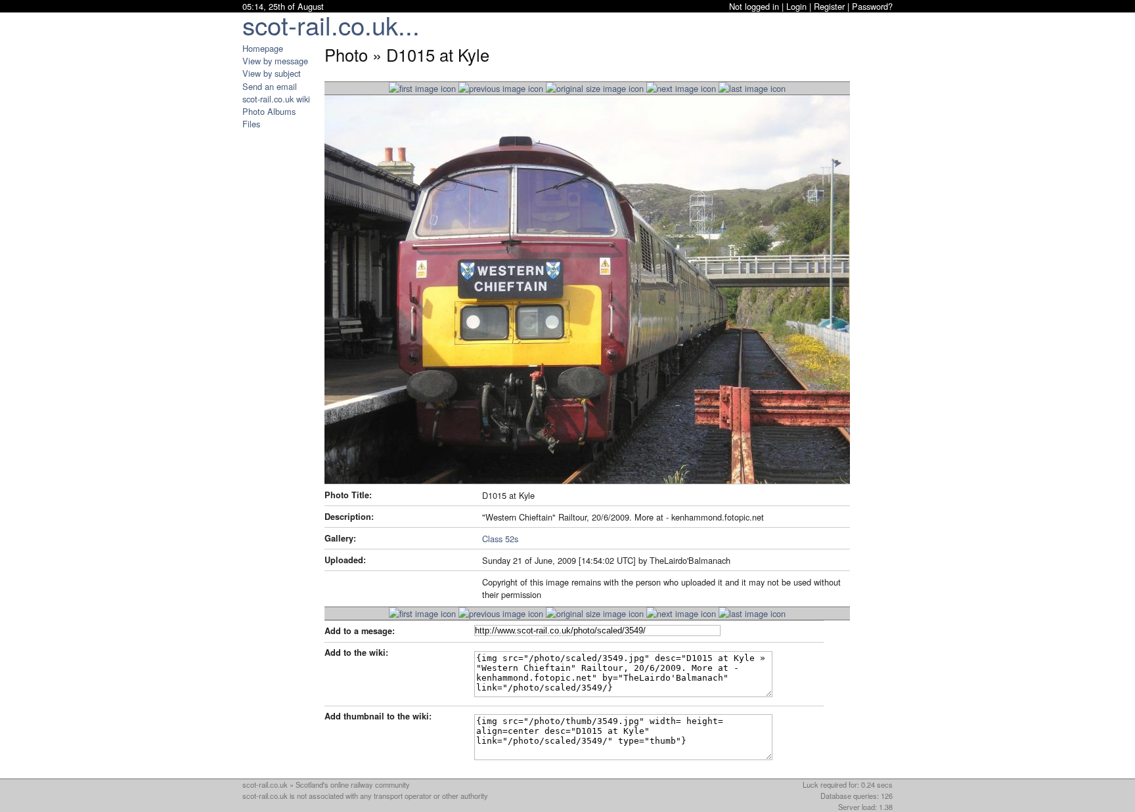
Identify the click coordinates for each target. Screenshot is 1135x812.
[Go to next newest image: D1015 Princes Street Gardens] (500, 88)
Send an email (269, 86)
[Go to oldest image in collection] (752, 88)
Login (796, 6)
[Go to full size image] (595, 88)
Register (829, 6)
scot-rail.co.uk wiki (276, 99)
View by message (275, 60)
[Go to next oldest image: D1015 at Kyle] (681, 88)
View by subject (271, 73)
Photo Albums (269, 111)
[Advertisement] (281, 327)
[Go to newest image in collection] (422, 88)
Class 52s (500, 538)
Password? (872, 6)
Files (251, 124)
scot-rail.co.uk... (331, 25)
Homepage (262, 48)
